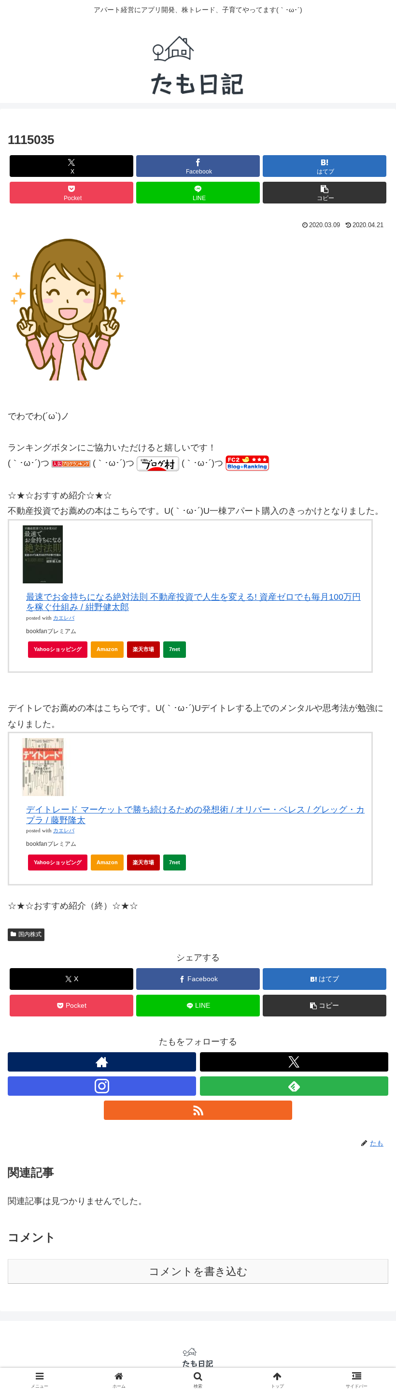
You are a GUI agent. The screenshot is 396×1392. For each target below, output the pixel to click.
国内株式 (30, 934)
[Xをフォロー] (294, 1062)
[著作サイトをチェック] (102, 1062)
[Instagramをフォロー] (102, 1086)
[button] (324, 192)
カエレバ (63, 618)
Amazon (107, 649)
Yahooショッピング (58, 649)
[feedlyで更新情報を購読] (294, 1086)
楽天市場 (143, 649)
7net (174, 649)
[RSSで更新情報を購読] (198, 1110)
